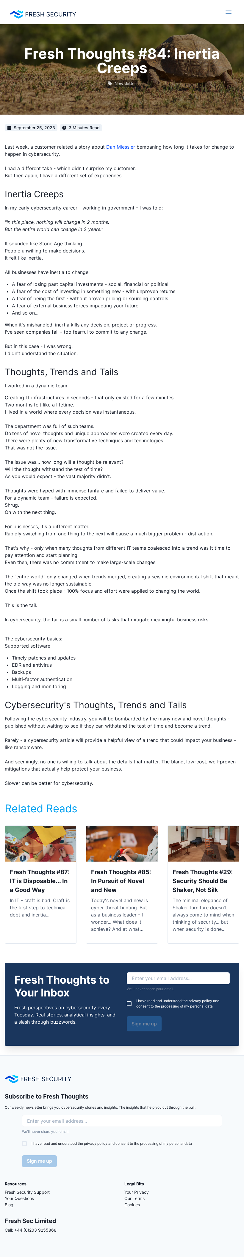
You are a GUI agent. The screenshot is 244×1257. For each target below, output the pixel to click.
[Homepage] (38, 1079)
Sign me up (144, 1024)
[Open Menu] (228, 12)
